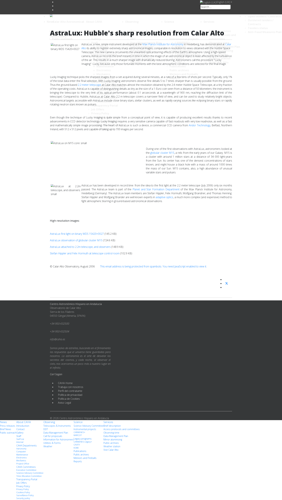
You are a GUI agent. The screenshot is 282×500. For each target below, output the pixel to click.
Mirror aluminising (112, 439)
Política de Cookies (69, 399)
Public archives (81, 454)
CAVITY (77, 444)
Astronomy (21, 448)
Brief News (5, 429)
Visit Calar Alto (110, 449)
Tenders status (258, 28)
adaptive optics (164, 197)
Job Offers (21, 482)
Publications (80, 451)
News (50, 22)
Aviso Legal (64, 402)
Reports (78, 461)
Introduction (22, 425)
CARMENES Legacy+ (83, 441)
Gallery (19, 432)
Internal (19, 442)
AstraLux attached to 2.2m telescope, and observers (80, 247)
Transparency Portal (26, 479)
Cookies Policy (23, 492)
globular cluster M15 (162, 153)
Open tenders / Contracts (264, 16)
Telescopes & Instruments (57, 425)
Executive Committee (26, 470)
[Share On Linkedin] (224, 287)
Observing (132, 22)
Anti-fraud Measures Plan (265, 32)
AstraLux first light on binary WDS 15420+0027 (77, 234)
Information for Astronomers (58, 439)
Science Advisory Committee (29, 473)
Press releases (7, 425)
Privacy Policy (23, 486)
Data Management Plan (55, 432)
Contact (20, 429)
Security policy (23, 498)
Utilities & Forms (52, 442)
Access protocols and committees (121, 429)
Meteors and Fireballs (85, 457)
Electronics (21, 457)
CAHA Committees (26, 466)
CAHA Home (65, 383)
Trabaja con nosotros (70, 387)
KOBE (76, 447)
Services (209, 22)
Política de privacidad (70, 395)
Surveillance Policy (25, 495)
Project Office (22, 463)
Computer (21, 451)
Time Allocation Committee (29, 476)
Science (169, 22)
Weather (47, 446)
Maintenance (22, 454)
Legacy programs (83, 438)
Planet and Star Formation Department (156, 189)
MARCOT (78, 435)
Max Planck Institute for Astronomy (162, 44)
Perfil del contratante (70, 391)
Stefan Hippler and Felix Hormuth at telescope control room (84, 253)
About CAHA (94, 22)
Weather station (111, 446)
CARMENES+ (79, 432)
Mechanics (21, 460)
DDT (45, 429)
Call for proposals (52, 436)
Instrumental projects (85, 429)
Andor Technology (199, 125)
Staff (18, 436)
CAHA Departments (26, 445)
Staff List (20, 439)
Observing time (111, 432)
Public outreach (8, 432)
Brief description (112, 425)
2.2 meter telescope (89, 85)
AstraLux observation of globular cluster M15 (76, 240)
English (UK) (223, 2)
